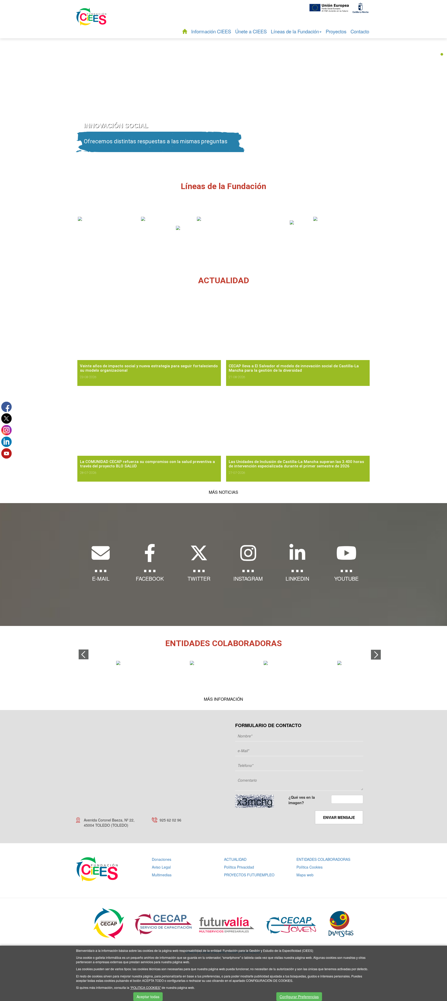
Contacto (360, 31)
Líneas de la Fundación (295, 31)
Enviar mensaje (339, 817)
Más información (223, 699)
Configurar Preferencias (299, 996)
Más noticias (223, 492)
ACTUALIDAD (235, 859)
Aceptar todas (148, 996)
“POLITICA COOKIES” (145, 987)
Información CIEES (211, 31)
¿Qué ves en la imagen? (301, 800)
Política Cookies (309, 867)
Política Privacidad (239, 867)
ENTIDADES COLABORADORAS (323, 859)
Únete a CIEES (251, 31)
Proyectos (336, 31)
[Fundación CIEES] (91, 20)
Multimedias (162, 874)
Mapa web (305, 874)
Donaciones (161, 859)
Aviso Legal (161, 867)
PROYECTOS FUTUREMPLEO (249, 874)
